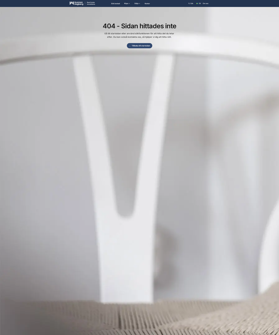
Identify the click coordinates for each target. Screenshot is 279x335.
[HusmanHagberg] (82, 3)
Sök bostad (115, 3)
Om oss (205, 3)
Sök (191, 3)
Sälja (136, 3)
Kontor (147, 3)
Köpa (126, 3)
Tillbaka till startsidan (139, 46)
